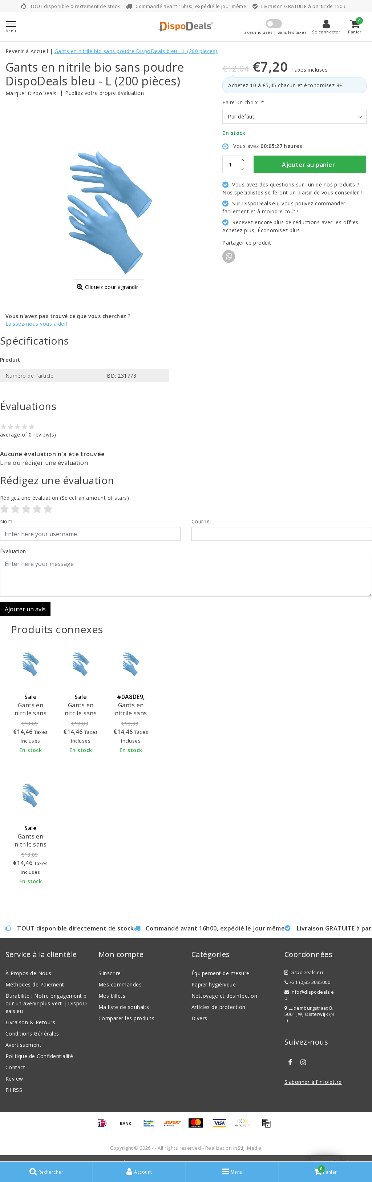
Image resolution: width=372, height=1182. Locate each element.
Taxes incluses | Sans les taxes (274, 32)
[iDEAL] (104, 1126)
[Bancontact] (151, 1126)
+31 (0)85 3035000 (309, 982)
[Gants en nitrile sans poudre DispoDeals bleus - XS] (30, 664)
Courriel (201, 521)
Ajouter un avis (25, 609)
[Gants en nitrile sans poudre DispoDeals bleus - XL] (30, 795)
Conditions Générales (32, 1033)
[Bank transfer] (128, 1126)
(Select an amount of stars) (64, 497)
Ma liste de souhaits (123, 1007)
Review (14, 1078)
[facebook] (289, 1062)
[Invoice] (268, 1126)
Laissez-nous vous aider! (36, 323)
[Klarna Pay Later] (245, 1126)
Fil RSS (13, 1089)
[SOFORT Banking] (175, 1126)
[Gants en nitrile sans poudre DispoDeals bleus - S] (80, 664)
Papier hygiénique (213, 984)
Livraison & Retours (30, 1022)
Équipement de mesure (220, 973)
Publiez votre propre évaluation (104, 92)
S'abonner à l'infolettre (313, 1081)
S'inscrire (109, 973)
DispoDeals (42, 93)
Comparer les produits (126, 1018)
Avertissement (23, 1044)
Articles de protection (218, 1007)
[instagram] (303, 1062)
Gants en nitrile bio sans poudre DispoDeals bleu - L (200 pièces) (136, 51)
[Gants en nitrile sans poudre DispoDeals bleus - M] (130, 664)
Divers (199, 1018)
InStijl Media (247, 1148)
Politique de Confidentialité (39, 1056)
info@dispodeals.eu (309, 995)
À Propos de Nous (28, 973)
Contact (15, 1067)
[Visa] (222, 1126)
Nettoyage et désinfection (224, 995)
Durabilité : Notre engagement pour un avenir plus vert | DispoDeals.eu (46, 1003)
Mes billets (111, 995)
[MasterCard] (198, 1126)
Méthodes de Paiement (34, 984)
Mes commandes (120, 984)
